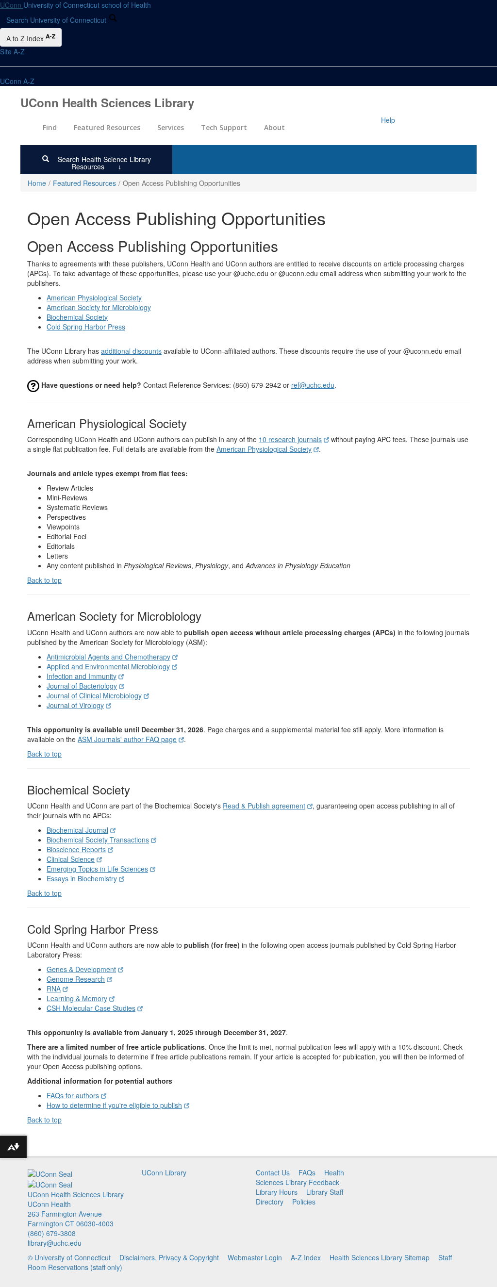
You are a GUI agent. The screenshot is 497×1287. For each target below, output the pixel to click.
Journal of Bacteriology (82, 686)
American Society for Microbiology (99, 307)
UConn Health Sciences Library (107, 102)
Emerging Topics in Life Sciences (97, 869)
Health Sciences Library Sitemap (380, 1257)
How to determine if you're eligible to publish (114, 1105)
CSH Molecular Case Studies (91, 1008)
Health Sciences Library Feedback (300, 1177)
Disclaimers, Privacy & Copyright (169, 1257)
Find (50, 127)
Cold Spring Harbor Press (86, 326)
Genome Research (76, 979)
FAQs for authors (73, 1095)
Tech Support (224, 127)
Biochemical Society (77, 317)
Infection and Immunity (81, 676)
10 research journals (290, 439)
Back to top (44, 580)
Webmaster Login (255, 1257)
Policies (303, 1201)
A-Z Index (306, 1257)
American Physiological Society (94, 297)
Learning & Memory (77, 998)
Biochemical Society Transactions (98, 839)
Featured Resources (107, 127)
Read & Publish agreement (264, 805)
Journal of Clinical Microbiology (94, 695)
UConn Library (164, 1172)
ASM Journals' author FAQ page (127, 739)
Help (388, 120)
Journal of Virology (75, 705)
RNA (54, 988)
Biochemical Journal (77, 830)
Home (37, 183)
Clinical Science (71, 859)
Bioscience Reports (76, 849)
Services (170, 127)
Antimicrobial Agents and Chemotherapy (108, 656)
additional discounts (131, 351)
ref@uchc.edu (312, 385)
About (274, 127)
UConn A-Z (17, 81)
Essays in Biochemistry (82, 878)
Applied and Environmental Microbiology (108, 666)
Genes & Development (81, 969)
